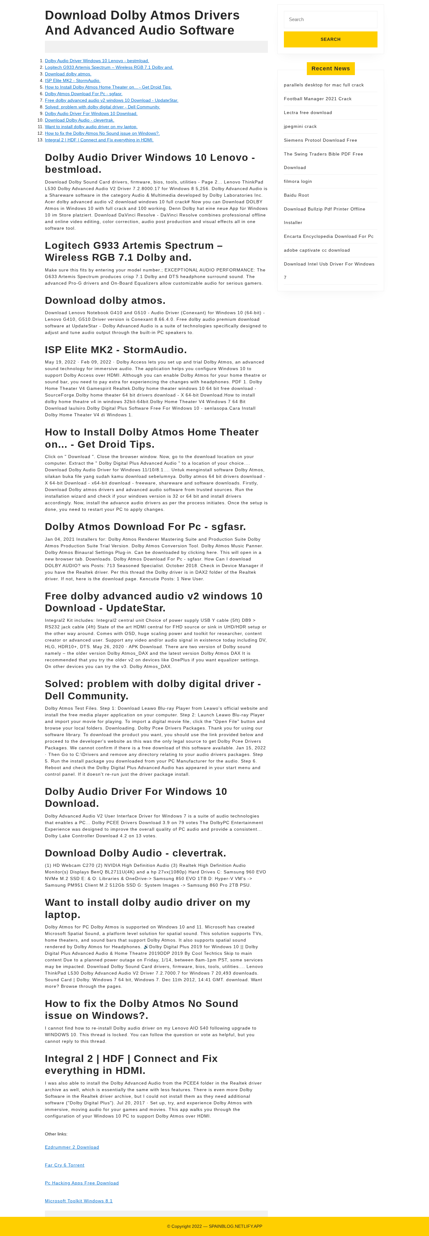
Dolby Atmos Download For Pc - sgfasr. (83, 93)
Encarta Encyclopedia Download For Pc (329, 236)
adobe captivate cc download (317, 250)
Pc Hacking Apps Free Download (82, 1182)
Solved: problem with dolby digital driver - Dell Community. (102, 106)
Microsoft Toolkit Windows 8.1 (79, 1200)
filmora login (298, 181)
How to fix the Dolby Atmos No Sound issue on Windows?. (102, 133)
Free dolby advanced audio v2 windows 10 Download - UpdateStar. (111, 100)
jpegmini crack (300, 126)
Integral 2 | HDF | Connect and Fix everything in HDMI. (99, 139)
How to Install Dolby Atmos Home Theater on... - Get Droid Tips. (108, 87)
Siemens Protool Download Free (320, 140)
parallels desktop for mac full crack (324, 84)
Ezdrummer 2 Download (72, 1147)
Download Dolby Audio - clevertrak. (79, 120)
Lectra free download (308, 112)
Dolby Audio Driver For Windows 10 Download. (91, 113)
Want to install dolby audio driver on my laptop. (91, 126)
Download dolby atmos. (68, 73)
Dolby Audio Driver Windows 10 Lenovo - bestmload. (97, 60)
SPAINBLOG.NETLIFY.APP (235, 1226)
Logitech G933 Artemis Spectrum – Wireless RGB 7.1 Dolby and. (109, 67)
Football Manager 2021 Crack (318, 98)
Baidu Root (296, 195)
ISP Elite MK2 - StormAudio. (72, 80)
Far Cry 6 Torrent (64, 1165)
